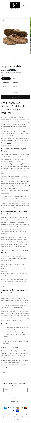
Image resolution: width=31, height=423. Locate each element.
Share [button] (4, 372)
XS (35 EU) (7, 79)
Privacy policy (17, 416)
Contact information (7, 416)
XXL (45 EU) (17, 86)
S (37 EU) (16, 79)
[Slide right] (19, 61)
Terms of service (25, 416)
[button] (3, 6)
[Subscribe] (25, 390)
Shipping (9, 72)
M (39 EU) (6, 83)
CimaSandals (8, 414)
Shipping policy (25, 414)
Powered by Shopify (16, 414)
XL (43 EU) (7, 86)
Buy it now (15, 97)
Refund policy (16, 419)
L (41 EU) (16, 83)
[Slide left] (12, 61)
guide (9, 143)
